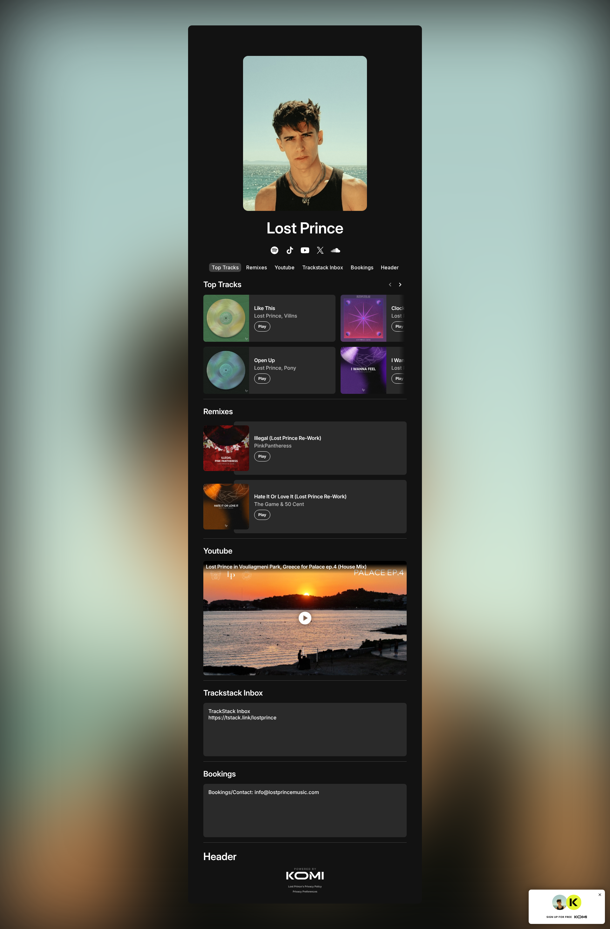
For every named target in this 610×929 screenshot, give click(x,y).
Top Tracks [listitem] (225, 267)
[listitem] (274, 250)
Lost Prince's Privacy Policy (305, 886)
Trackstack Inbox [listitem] (322, 267)
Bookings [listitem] (362, 267)
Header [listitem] (390, 267)
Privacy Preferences (305, 891)
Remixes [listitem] (256, 267)
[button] (305, 873)
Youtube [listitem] (284, 267)
